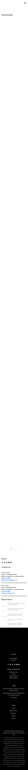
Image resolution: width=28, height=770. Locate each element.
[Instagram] (12, 664)
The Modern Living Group (14, 731)
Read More (17, 183)
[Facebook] (2, 562)
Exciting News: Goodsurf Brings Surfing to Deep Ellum (15, 609)
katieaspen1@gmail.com (8, 593)
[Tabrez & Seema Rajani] (14, 96)
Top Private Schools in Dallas (14, 619)
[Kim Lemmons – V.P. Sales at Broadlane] (14, 309)
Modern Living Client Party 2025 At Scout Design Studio (16, 603)
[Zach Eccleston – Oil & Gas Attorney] (14, 150)
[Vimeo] (7, 562)
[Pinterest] (11, 562)
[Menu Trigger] (25, 2)
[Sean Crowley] (14, 465)
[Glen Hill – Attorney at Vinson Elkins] (14, 360)
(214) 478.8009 (13, 658)
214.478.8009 (7, 578)
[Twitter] (5, 562)
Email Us (13, 660)
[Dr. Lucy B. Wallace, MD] (14, 511)
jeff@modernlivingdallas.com (9, 580)
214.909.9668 (7, 591)
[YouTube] (9, 562)
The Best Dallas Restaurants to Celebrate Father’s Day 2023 (15, 614)
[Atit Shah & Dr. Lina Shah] (14, 204)
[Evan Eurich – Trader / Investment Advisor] (14, 259)
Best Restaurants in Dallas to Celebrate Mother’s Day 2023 (14, 624)
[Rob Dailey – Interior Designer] (14, 414)
